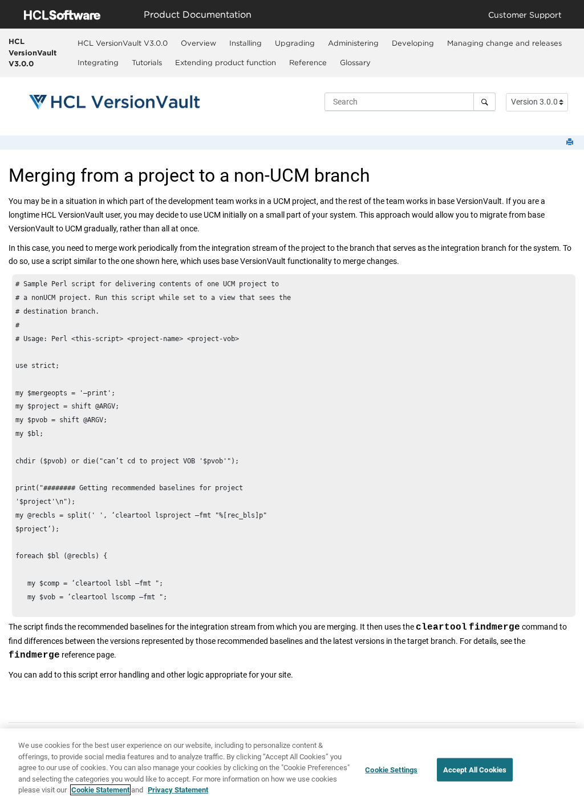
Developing (413, 43)
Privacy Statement (178, 790)
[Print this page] (570, 142)
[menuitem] (122, 43)
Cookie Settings (391, 769)
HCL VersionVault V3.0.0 (32, 52)
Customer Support (525, 14)
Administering (353, 43)
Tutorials (147, 62)
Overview (198, 43)
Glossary (355, 62)
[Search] (484, 102)
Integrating (98, 62)
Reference (308, 62)
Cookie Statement (100, 790)
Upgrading (295, 43)
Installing (245, 43)
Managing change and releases (504, 43)
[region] (292, 768)
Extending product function (225, 62)
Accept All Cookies (474, 769)
